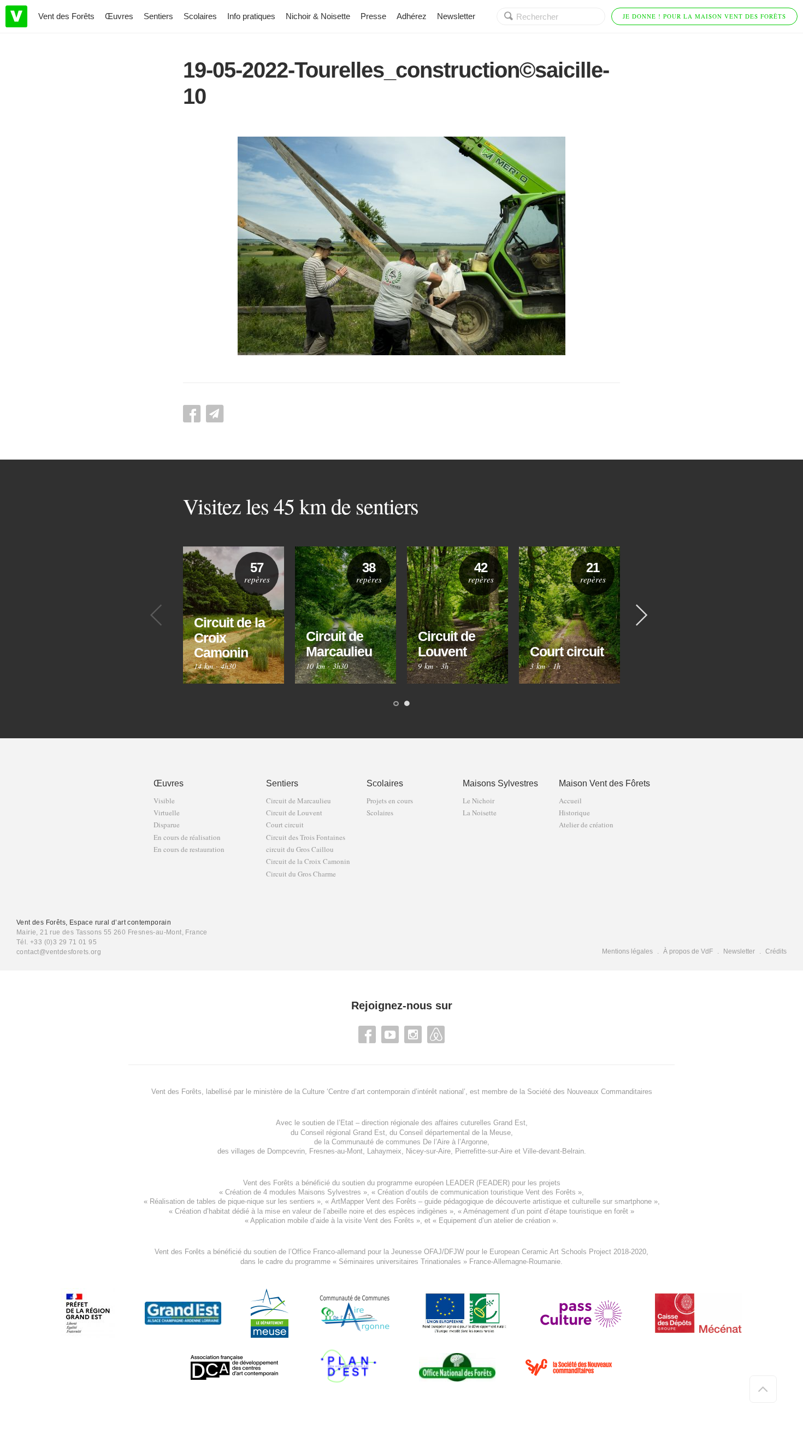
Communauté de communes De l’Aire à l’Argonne (409, 1142)
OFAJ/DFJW (444, 1252)
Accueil (570, 800)
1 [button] (396, 703)
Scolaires (200, 16)
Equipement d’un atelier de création (494, 1220)
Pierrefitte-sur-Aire (483, 1151)
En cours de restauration (189, 849)
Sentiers (158, 16)
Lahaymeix (384, 1151)
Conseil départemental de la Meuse (455, 1132)
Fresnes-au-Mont (336, 1151)
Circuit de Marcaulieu (298, 800)
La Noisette (480, 813)
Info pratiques (251, 16)
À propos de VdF (688, 951)
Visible (164, 800)
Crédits (776, 951)
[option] (233, 615)
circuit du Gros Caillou (300, 849)
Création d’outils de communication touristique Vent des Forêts (476, 1192)
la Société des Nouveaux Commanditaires (585, 1091)
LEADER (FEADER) (478, 1183)
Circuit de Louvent (294, 813)
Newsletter (456, 16)
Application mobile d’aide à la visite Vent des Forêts (332, 1220)
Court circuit (285, 825)
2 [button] (407, 703)
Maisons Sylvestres (500, 783)
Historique (574, 813)
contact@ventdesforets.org (58, 952)
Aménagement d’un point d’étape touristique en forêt (545, 1211)
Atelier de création (586, 825)
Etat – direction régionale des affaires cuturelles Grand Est (433, 1123)
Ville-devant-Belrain (553, 1151)
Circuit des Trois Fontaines (305, 837)
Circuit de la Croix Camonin (308, 861)
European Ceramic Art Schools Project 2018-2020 (566, 1252)
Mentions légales (627, 951)
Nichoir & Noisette (318, 16)
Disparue (166, 825)
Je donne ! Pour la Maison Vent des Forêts (704, 16)
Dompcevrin (286, 1151)
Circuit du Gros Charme (301, 874)
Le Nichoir (478, 800)
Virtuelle (166, 813)
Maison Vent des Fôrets (604, 783)
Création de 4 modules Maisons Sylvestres (293, 1192)
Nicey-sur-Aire (428, 1151)
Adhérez (412, 16)
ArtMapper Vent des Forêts (373, 1201)
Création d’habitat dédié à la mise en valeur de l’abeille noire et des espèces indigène (309, 1211)
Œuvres (119, 16)
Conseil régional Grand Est (342, 1132)
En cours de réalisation (187, 837)
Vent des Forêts (66, 16)
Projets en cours (390, 800)
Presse (373, 16)
